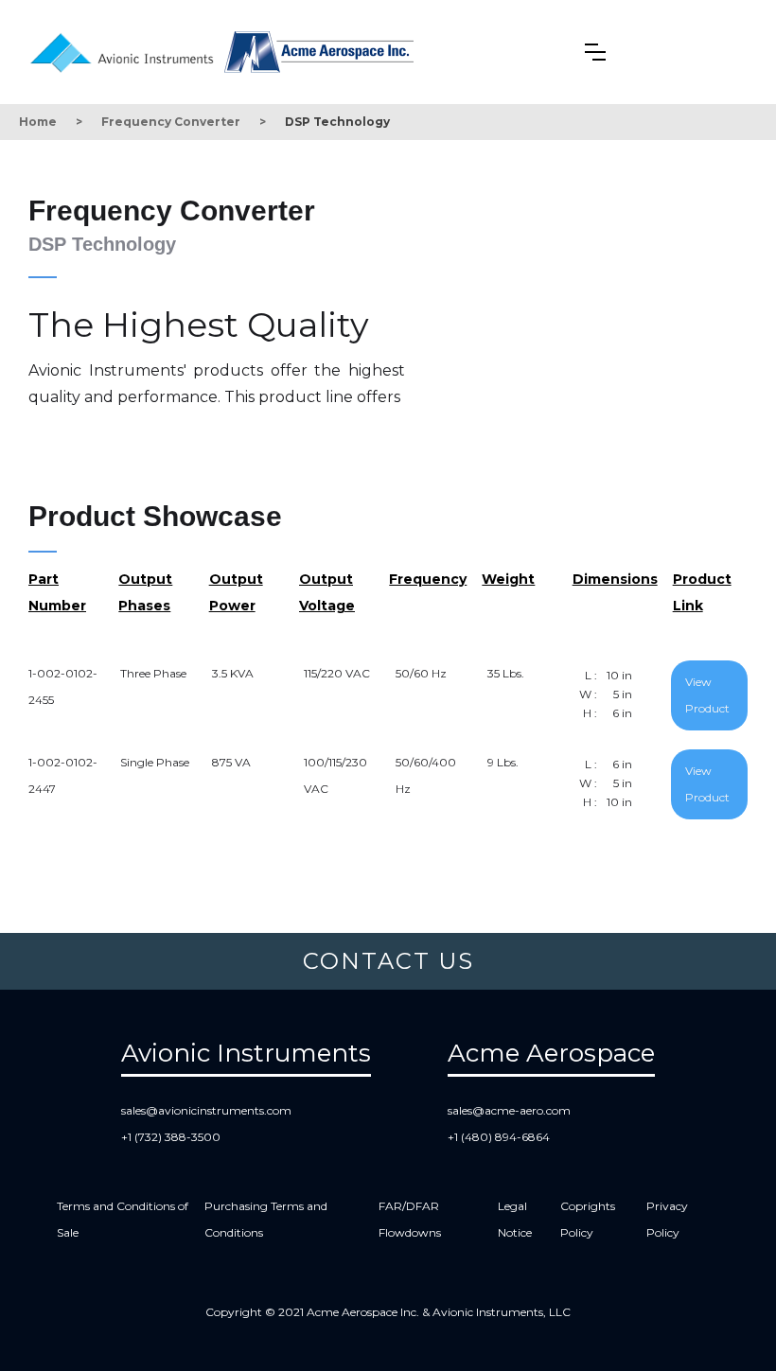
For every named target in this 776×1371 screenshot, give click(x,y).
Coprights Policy (587, 1219)
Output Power (236, 592)
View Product (707, 695)
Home (38, 121)
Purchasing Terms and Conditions (265, 1219)
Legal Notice (515, 1219)
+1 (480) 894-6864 (499, 1137)
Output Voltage (327, 592)
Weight (508, 579)
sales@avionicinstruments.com (206, 1110)
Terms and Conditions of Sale (122, 1219)
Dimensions (615, 579)
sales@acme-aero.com (509, 1110)
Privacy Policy (667, 1219)
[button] (595, 52)
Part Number (57, 592)
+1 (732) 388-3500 (170, 1137)
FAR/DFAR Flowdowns (410, 1219)
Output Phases (145, 592)
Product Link (702, 592)
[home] (126, 49)
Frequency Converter (170, 121)
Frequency (428, 579)
